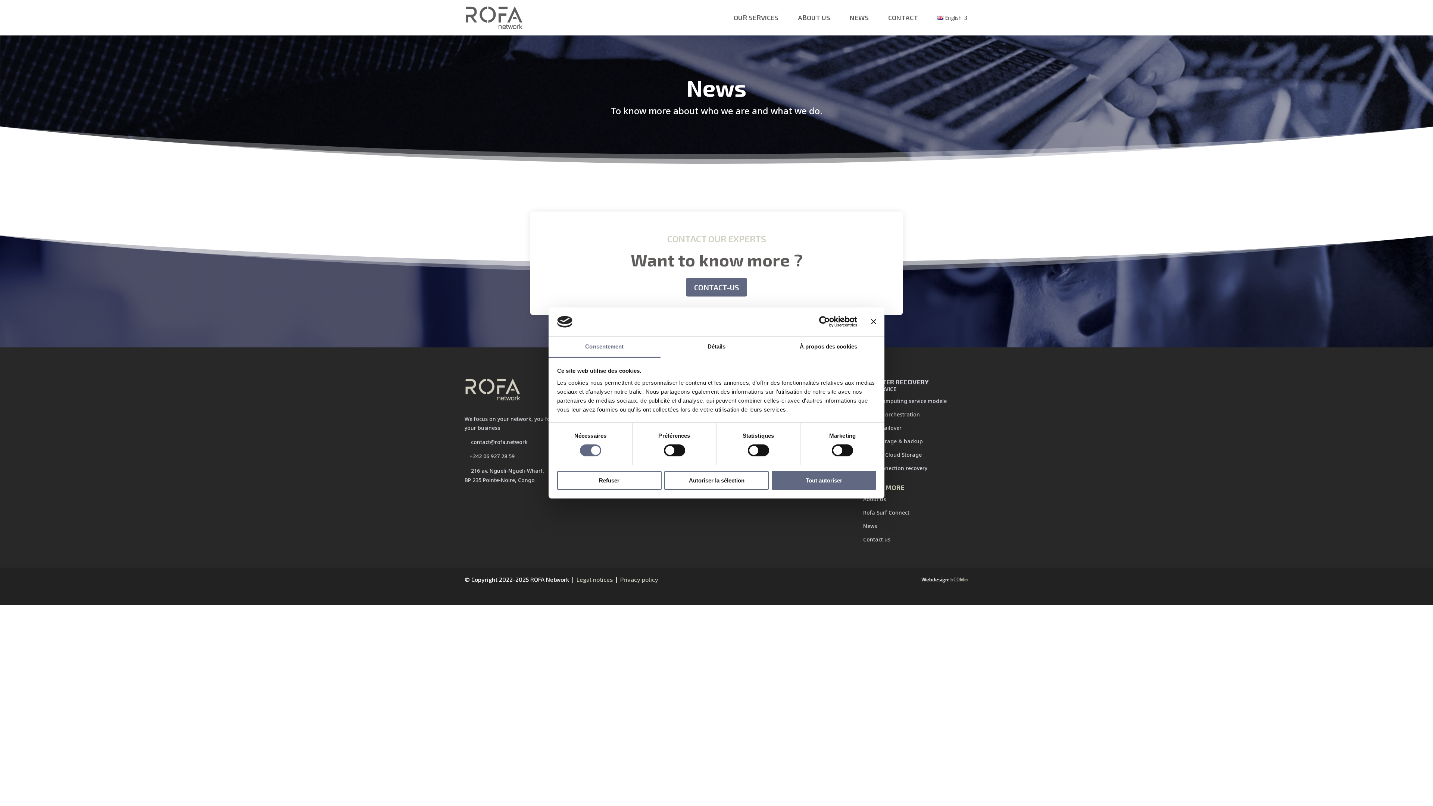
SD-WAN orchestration (891, 414)
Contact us (876, 539)
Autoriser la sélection (716, 480)
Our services (756, 17)
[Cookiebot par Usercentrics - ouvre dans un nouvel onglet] (824, 321)
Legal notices (594, 579)
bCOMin (959, 579)
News (859, 17)
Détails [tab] (717, 346)
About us (814, 17)
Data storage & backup (893, 441)
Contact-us (716, 287)
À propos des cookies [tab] (828, 346)
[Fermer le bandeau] (873, 321)
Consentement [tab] (604, 346)
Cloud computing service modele (905, 400)
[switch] (674, 450)
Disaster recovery (896, 385)
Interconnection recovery (895, 468)
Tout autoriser (824, 480)
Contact (903, 17)
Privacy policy (639, 579)
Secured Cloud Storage (892, 454)
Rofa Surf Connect (886, 512)
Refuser (609, 480)
